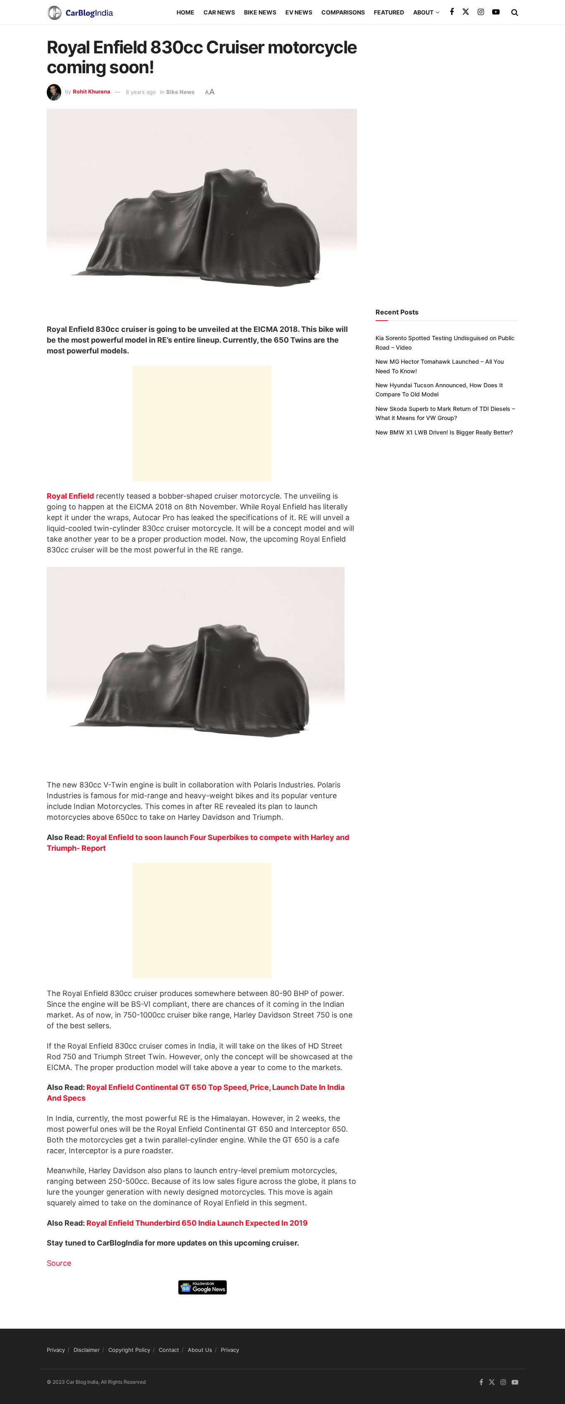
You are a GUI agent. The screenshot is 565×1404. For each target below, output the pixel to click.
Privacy (56, 1349)
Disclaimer (87, 1349)
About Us (200, 1349)
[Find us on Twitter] (465, 12)
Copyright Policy (129, 1349)
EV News (298, 12)
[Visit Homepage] (80, 12)
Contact (169, 1349)
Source (59, 1263)
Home (185, 12)
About (423, 12)
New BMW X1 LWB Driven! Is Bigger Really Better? (444, 432)
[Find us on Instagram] (481, 12)
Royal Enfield (70, 496)
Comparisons (343, 12)
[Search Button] (514, 12)
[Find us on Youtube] (496, 12)
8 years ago (141, 92)
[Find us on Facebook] (452, 12)
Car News (219, 12)
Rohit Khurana (91, 92)
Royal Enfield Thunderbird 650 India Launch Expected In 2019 (197, 1223)
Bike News (260, 12)
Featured (389, 12)
